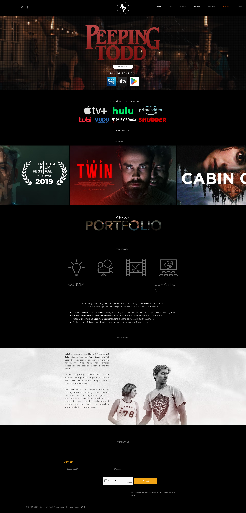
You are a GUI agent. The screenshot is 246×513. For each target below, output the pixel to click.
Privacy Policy (72, 507)
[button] (170, 6)
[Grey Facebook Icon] (27, 7)
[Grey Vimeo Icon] (21, 7)
